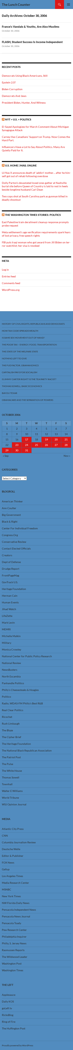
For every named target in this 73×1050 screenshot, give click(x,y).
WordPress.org (10, 289)
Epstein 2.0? (9, 82)
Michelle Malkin (11, 636)
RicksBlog (7, 1015)
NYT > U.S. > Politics (18, 119)
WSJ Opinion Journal (14, 804)
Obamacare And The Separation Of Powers (27, 400)
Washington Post (12, 963)
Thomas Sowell (10, 777)
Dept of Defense (11, 562)
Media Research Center (15, 882)
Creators (7, 555)
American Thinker (12, 501)
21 (66, 439)
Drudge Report (10, 568)
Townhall (7, 784)
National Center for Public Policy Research (27, 656)
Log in (5, 269)
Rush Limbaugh (11, 723)
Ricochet (7, 716)
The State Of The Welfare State (20, 351)
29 (6, 450)
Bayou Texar (9, 393)
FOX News (8, 862)
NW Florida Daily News (15, 902)
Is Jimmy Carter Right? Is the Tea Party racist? (29, 379)
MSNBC (6, 889)
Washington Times (12, 970)
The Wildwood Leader (14, 956)
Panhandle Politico (13, 683)
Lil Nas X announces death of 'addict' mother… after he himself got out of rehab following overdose (36, 174)
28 (66, 444)
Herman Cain (9, 595)
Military (6, 642)
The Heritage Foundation (16, 743)
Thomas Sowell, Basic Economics (22, 386)
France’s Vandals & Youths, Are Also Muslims (30, 26)
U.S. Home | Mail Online (21, 165)
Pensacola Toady (11, 923)
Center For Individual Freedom (20, 528)
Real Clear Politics (12, 710)
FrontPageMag (10, 575)
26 (46, 444)
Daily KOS (8, 1001)
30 (16, 450)
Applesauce (8, 994)
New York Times (11, 896)
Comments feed (11, 283)
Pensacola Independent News (19, 909)
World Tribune (10, 797)
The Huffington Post (13, 1028)
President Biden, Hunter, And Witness (24, 102)
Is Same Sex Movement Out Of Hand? (23, 337)
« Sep (6, 455)
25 (36, 444)
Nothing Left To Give (14, 358)
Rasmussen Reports (13, 950)
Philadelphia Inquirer (14, 936)
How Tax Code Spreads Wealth (20, 330)
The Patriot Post (11, 757)
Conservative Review (14, 541)
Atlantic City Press (13, 828)
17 (26, 439)
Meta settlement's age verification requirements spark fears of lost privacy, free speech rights (36, 234)
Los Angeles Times (12, 876)
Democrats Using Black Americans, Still (25, 75)
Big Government (11, 514)
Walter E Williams (12, 790)
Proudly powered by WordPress (17, 1045)
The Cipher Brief (11, 737)
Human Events (10, 602)
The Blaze (7, 730)
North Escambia (11, 676)
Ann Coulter (9, 508)
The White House (12, 770)
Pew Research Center (14, 929)
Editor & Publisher (12, 855)
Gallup (6, 869)
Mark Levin (8, 622)
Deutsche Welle (11, 849)
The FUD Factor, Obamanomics (20, 365)
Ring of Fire (8, 1021)
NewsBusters (9, 669)
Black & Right (9, 521)
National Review (11, 663)
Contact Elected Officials (16, 548)
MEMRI (6, 629)
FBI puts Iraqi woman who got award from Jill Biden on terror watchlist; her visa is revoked (36, 244)
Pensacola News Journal (16, 916)
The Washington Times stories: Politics (33, 214)
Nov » (67, 455)
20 (56, 439)
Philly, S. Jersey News (14, 943)
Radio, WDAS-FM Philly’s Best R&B (22, 703)
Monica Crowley (11, 649)
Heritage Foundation (14, 588)
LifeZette (7, 615)
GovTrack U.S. (10, 582)
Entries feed (9, 276)
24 (26, 444)
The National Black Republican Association (27, 750)
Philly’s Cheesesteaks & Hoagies (20, 689)
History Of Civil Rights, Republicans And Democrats (33, 323)
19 (46, 439)
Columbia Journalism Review (19, 842)
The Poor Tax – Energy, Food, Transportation (29, 344)
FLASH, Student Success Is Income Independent (32, 42)
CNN (5, 835)
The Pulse (7, 764)
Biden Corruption (12, 89)
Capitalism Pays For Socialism (19, 372)
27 (56, 444)
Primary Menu (68, 4)
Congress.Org (10, 535)
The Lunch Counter (16, 4)
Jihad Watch (9, 609)
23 (16, 444)
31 (26, 450)
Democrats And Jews (14, 95)
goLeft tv (7, 1008)
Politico (6, 696)
